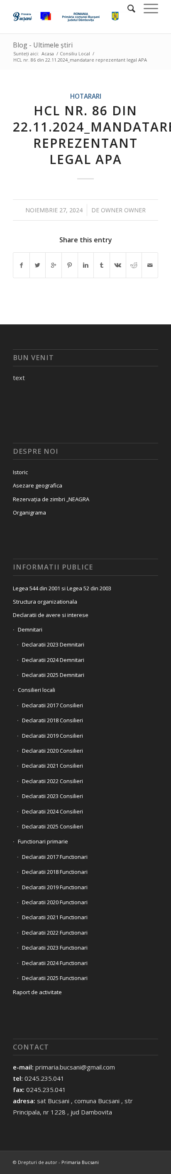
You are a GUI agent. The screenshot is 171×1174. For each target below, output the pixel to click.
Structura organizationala (45, 601)
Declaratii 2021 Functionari (55, 917)
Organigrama (29, 512)
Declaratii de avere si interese (50, 615)
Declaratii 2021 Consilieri (52, 765)
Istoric (20, 472)
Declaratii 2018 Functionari (55, 872)
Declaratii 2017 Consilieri (52, 705)
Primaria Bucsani (80, 1162)
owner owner (123, 210)
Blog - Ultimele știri (43, 45)
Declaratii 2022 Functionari (55, 932)
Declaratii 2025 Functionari (55, 978)
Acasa (48, 53)
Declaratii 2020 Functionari (55, 902)
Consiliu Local (75, 53)
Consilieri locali (36, 690)
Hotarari (85, 96)
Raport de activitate (37, 992)
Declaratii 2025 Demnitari (53, 675)
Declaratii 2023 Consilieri (52, 796)
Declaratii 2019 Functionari (55, 887)
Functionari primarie (43, 841)
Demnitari (30, 629)
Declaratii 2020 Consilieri (52, 750)
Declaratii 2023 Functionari (55, 947)
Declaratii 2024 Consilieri (52, 811)
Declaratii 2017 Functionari (55, 857)
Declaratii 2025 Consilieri (52, 826)
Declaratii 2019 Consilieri (52, 735)
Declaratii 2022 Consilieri (52, 781)
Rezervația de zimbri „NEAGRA (51, 499)
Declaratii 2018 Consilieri (52, 720)
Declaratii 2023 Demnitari (53, 644)
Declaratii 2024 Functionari (55, 963)
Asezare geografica (37, 485)
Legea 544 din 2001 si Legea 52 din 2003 (62, 588)
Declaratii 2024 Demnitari (53, 660)
